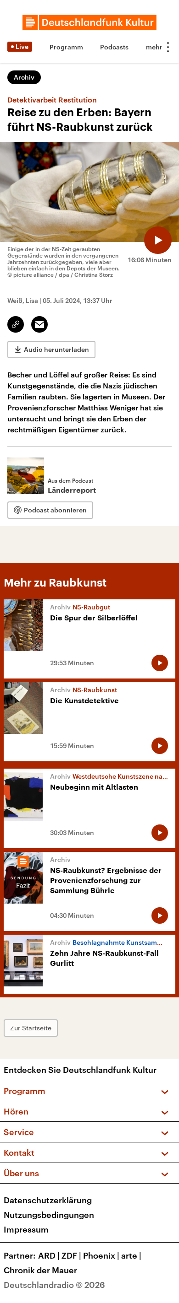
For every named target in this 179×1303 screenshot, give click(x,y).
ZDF (71, 1255)
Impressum (26, 1229)
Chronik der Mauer (40, 1270)
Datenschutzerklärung (48, 1200)
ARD (49, 1255)
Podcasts (114, 47)
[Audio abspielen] (158, 240)
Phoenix (101, 1255)
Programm (66, 47)
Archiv (24, 77)
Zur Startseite (30, 1028)
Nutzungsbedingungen (49, 1215)
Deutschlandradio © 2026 (54, 1285)
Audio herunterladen (56, 349)
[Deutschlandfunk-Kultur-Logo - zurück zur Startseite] (89, 22)
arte (131, 1255)
